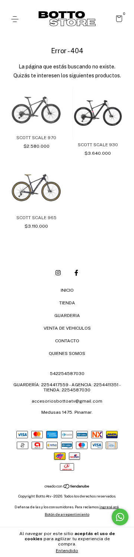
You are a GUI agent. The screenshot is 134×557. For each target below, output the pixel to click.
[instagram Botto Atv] (58, 273)
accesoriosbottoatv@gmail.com (67, 401)
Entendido (67, 550)
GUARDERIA (67, 315)
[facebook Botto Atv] (76, 273)
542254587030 (67, 373)
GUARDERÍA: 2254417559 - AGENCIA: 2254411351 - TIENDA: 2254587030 (67, 387)
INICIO (67, 290)
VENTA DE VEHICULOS (67, 328)
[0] (118, 19)
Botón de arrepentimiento (67, 514)
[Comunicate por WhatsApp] (120, 517)
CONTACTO (67, 340)
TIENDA (67, 302)
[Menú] (16, 19)
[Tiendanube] (67, 487)
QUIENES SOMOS (67, 353)
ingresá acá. (109, 507)
